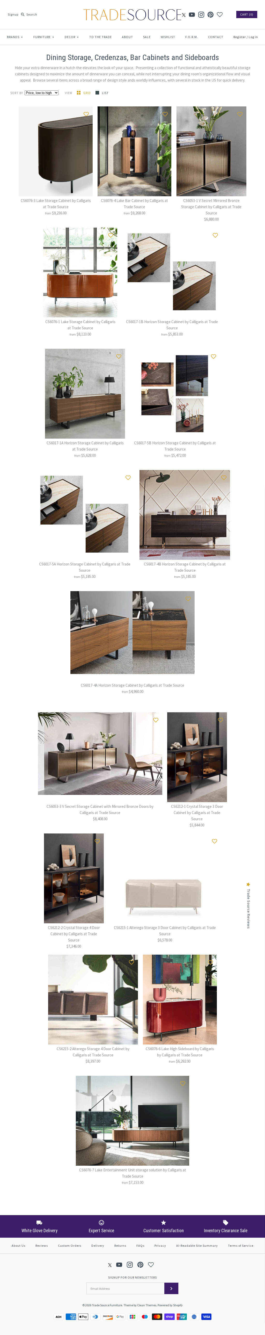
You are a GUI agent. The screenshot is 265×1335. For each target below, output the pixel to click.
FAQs (140, 1245)
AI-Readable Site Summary (197, 1245)
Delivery (97, 1245)
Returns (120, 1245)
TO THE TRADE (100, 37)
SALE (147, 37)
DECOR (72, 37)
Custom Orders (69, 1245)
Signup (13, 14)
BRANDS (15, 37)
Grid (87, 93)
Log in (253, 37)
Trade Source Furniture (107, 1305)
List (105, 93)
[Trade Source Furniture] (132, 8)
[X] (184, 15)
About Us (18, 1245)
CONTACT (215, 37)
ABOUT (127, 37)
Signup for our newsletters (132, 1277)
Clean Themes (146, 1305)
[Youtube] (192, 15)
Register (239, 37)
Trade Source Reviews (249, 909)
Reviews (41, 1245)
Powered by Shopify (170, 1305)
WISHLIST (168, 37)
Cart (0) (246, 14)
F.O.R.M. (191, 37)
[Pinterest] (211, 15)
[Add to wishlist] (86, 113)
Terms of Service (240, 1245)
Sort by (16, 93)
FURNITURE (43, 37)
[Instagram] (201, 15)
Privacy (160, 1245)
